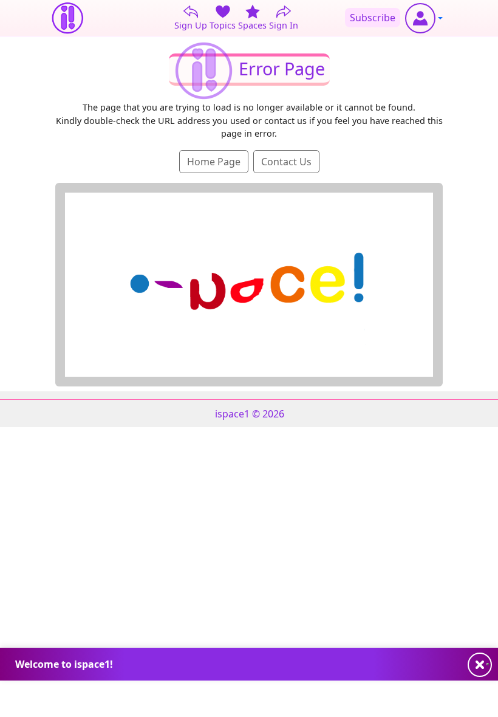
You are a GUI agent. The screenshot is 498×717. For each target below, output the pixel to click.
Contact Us (286, 161)
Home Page (213, 161)
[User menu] (424, 18)
